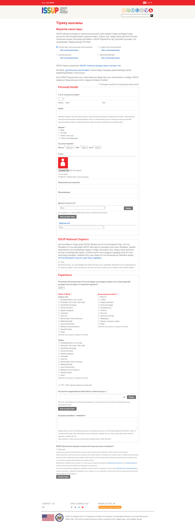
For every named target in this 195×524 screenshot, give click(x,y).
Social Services (66, 307)
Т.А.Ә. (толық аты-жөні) (68, 94)
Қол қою (62, 449)
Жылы (61, 147)
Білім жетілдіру (106, 305)
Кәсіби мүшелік (65, 54)
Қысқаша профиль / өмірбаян (71, 415)
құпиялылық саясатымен (77, 69)
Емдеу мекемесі (107, 302)
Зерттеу (63, 315)
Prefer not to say (66, 135)
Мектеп (103, 296)
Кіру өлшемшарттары (69, 50)
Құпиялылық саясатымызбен (126, 468)
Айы (77, 147)
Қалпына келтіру (107, 315)
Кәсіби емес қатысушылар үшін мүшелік (75, 47)
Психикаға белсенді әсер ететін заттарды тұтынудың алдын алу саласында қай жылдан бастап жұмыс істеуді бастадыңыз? (94, 283)
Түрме (103, 299)
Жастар (103, 313)
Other (62, 332)
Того (62, 262)
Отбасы (103, 310)
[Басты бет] (55, 12)
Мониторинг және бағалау (71, 318)
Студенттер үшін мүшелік (110, 47)
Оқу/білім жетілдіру (68, 305)
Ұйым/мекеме (64, 192)
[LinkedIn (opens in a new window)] (79, 507)
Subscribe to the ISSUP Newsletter (110, 507)
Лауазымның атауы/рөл (69, 182)
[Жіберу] (152, 15)
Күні (91, 147)
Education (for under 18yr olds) (72, 302)
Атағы (61, 103)
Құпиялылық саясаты (115, 463)
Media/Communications (69, 326)
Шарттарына (131, 463)
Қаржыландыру (66, 310)
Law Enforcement (67, 324)
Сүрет (61, 154)
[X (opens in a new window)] (75, 507)
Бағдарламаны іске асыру (71, 299)
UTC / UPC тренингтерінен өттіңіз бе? (76, 385)
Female (63, 132)
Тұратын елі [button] (64, 223)
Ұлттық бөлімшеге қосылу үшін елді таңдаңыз (79, 257)
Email (60, 108)
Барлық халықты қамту (110, 321)
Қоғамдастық (105, 307)
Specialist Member (107, 54)
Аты (68, 103)
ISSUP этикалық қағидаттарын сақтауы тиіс (100, 65)
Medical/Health (66, 321)
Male (62, 130)
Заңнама (64, 313)
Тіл (149, 3)
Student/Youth (66, 329)
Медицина (104, 318)
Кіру (43, 3)
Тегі (103, 103)
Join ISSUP (50, 3)
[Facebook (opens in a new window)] (71, 507)
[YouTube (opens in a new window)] (82, 507)
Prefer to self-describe (69, 138)
